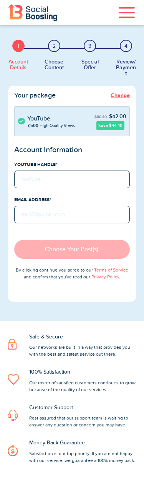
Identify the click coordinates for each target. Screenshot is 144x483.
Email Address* (32, 199)
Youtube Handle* (35, 164)
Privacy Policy (105, 277)
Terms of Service (111, 270)
